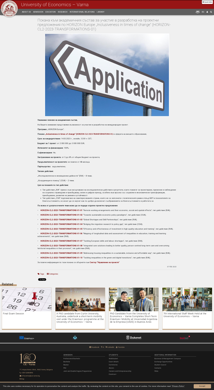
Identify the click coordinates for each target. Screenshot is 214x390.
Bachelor (66, 362)
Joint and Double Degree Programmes (77, 371)
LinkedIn (110, 347)
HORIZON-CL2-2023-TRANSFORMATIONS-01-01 (61, 210)
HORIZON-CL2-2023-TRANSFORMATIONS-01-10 (61, 258)
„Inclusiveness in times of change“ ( (61, 134)
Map (22, 379)
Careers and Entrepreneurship (120, 371)
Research (62, 12)
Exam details (114, 362)
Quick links (208, 2)
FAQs (156, 371)
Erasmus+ (112, 374)
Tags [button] (42, 274)
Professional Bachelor (71, 358)
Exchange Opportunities (163, 362)
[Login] (207, 12)
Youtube (121, 347)
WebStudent (113, 358)
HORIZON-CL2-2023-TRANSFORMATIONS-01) (95, 134)
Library (101, 12)
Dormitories (113, 365)
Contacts (157, 368)
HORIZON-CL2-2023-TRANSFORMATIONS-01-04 (61, 224)
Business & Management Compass (167, 358)
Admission (38, 12)
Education (50, 12)
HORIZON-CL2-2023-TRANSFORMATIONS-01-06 (61, 233)
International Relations (82, 12)
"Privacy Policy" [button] (178, 386)
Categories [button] (53, 274)
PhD (64, 368)
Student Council (160, 365)
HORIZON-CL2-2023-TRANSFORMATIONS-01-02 (61, 215)
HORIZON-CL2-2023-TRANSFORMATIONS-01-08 (61, 246)
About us (26, 12)
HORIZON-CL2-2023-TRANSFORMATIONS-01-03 (61, 219)
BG (203, 12)
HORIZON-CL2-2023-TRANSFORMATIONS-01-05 (61, 229)
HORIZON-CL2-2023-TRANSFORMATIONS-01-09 (61, 253)
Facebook (95, 347)
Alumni (111, 368)
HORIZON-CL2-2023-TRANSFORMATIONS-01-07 (61, 241)
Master (66, 365)
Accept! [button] (202, 386)
